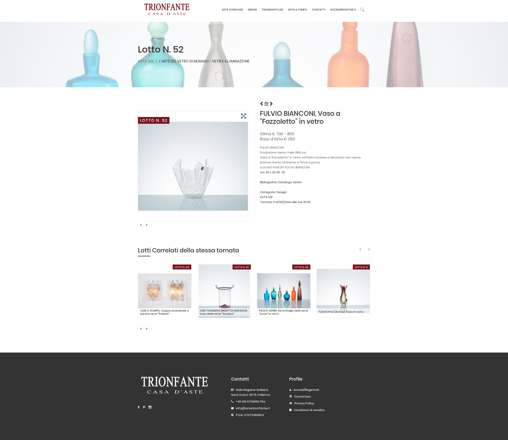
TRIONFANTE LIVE (272, 10)
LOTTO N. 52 (154, 120)
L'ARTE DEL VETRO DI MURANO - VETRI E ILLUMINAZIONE (204, 61)
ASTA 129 (145, 61)
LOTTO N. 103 (182, 267)
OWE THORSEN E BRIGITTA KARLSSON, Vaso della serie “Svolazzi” (223, 312)
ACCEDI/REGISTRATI (343, 10)
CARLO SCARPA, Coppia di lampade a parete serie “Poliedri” (164, 312)
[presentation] (360, 250)
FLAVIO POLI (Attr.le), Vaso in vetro (341, 311)
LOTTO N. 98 (301, 267)
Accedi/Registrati (306, 390)
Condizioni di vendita (309, 410)
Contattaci (302, 396)
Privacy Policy (304, 403)
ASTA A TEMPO (297, 10)
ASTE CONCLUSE (232, 10)
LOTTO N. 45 (242, 267)
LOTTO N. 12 (361, 267)
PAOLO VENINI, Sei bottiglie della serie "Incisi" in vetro (283, 312)
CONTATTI (318, 10)
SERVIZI (252, 10)
